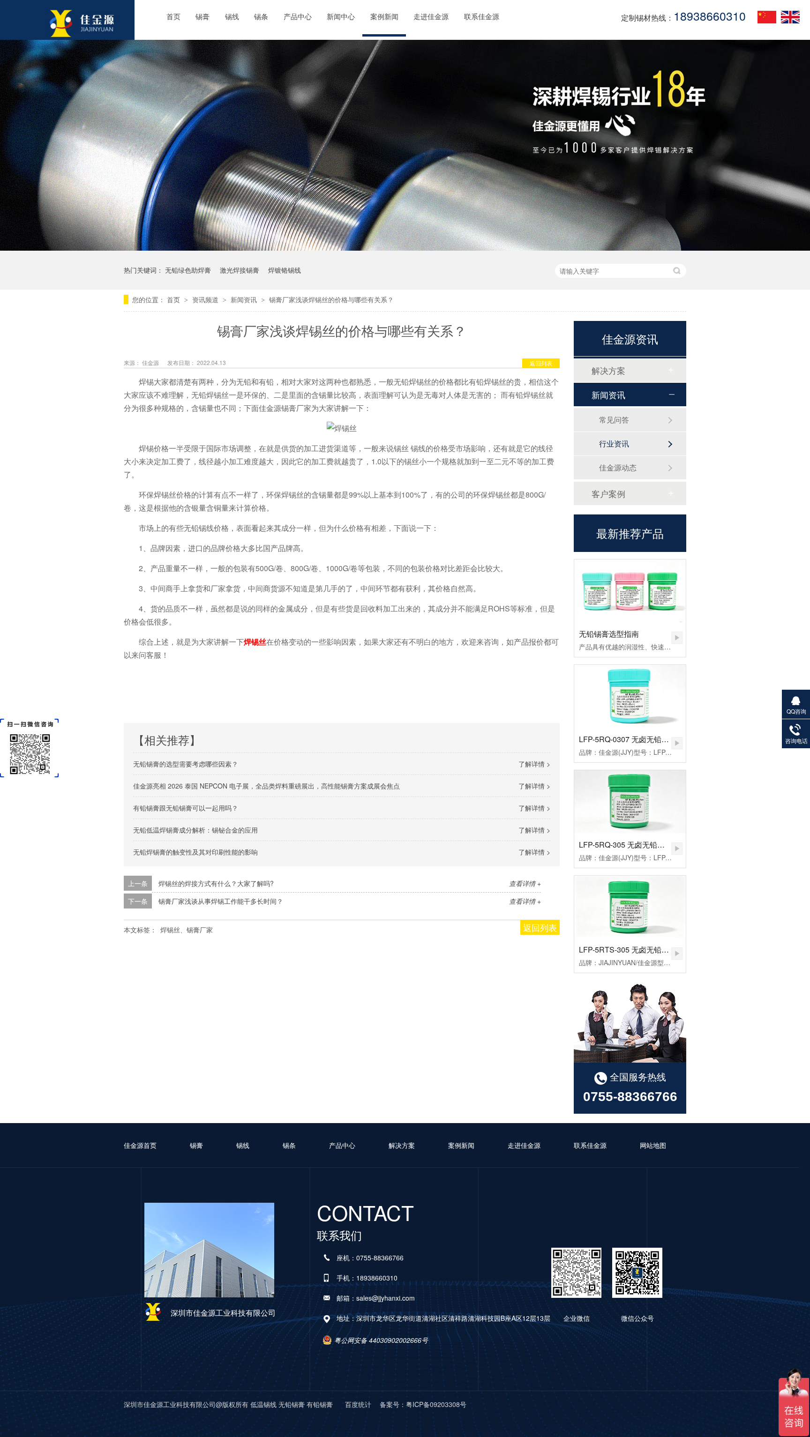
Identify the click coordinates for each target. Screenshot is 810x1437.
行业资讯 (614, 443)
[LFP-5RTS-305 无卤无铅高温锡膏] (630, 907)
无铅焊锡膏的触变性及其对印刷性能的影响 (195, 851)
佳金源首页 (140, 1145)
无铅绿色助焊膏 (188, 270)
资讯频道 (206, 299)
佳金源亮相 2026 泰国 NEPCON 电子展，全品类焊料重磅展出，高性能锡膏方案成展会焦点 (266, 785)
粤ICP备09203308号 (436, 1404)
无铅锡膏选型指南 (609, 633)
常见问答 (614, 419)
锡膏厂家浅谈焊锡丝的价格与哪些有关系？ (331, 299)
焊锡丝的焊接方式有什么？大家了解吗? (216, 883)
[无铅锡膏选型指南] (630, 590)
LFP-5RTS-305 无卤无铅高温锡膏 (635, 949)
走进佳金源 (431, 16)
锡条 (261, 16)
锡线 (232, 16)
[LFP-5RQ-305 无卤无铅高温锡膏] (630, 801)
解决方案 (608, 370)
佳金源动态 (618, 467)
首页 (173, 16)
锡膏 (202, 16)
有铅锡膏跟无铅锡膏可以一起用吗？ (185, 807)
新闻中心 (341, 16)
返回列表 (541, 363)
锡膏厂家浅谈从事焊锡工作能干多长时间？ (220, 901)
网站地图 (653, 1145)
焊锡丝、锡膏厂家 (186, 929)
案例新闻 (384, 16)
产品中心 (298, 16)
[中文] (767, 16)
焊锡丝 (255, 641)
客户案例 (608, 493)
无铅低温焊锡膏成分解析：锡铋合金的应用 (195, 829)
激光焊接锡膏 (239, 270)
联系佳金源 (481, 16)
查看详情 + (525, 883)
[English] (790, 16)
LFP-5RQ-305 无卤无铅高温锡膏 (633, 844)
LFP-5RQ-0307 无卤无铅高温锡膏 (635, 739)
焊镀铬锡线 (284, 270)
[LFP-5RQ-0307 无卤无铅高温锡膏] (630, 696)
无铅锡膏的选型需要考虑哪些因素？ (185, 763)
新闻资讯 (245, 299)
